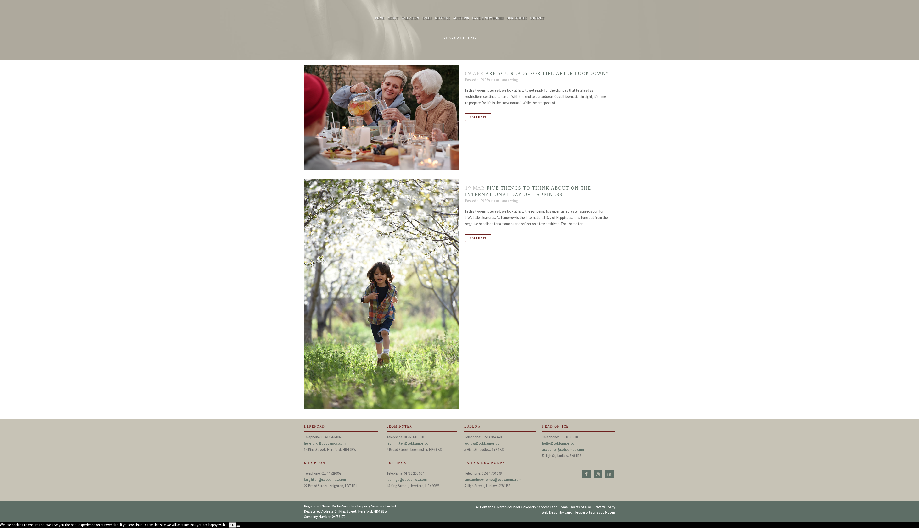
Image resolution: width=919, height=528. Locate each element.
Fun (497, 79)
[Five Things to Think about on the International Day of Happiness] (382, 294)
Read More (478, 117)
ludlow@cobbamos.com (483, 443)
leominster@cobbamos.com (409, 443)
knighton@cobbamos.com (325, 479)
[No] (238, 526)
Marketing (509, 79)
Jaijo (568, 512)
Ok (232, 525)
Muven (610, 512)
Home (563, 507)
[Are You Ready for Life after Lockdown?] (382, 117)
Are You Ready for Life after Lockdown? (547, 73)
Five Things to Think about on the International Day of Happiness (528, 191)
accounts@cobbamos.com (563, 449)
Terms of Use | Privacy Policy (592, 507)
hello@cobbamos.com (559, 443)
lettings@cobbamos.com (407, 479)
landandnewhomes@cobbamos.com (492, 479)
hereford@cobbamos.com (325, 443)
